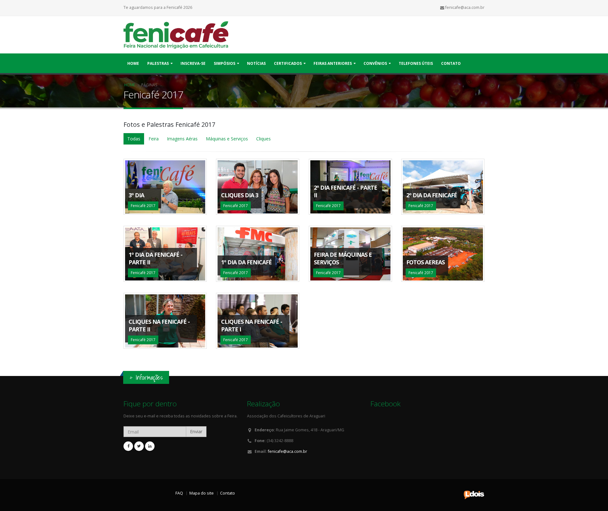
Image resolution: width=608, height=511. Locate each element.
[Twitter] (139, 446)
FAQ (179, 493)
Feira (154, 139)
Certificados (288, 63)
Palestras (158, 63)
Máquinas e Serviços (227, 139)
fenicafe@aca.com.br (287, 451)
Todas (133, 139)
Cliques (263, 139)
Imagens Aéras (182, 139)
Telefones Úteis (416, 63)
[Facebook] (128, 446)
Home (133, 63)
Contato (451, 63)
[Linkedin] (150, 446)
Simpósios (224, 63)
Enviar (196, 431)
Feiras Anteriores (333, 63)
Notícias (256, 63)
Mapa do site (201, 493)
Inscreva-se (193, 63)
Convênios (375, 63)
